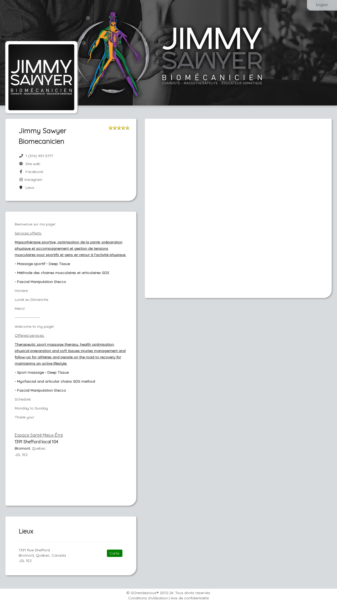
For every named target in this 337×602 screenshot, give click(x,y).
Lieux (28, 187)
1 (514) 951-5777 (39, 155)
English (322, 4)
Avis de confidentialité (190, 598)
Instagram (32, 179)
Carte (114, 553)
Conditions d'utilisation (148, 598)
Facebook (33, 171)
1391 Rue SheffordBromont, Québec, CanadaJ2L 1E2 (42, 555)
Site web (31, 163)
